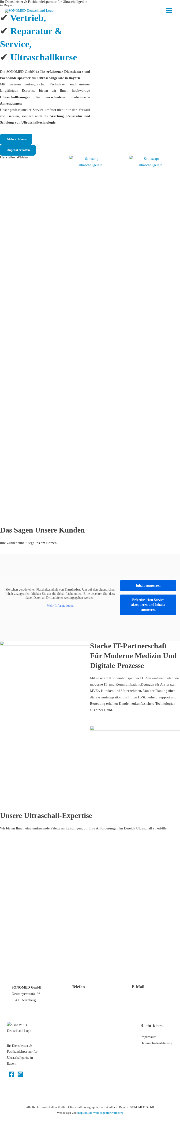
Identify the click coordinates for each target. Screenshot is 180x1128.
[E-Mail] (126, 990)
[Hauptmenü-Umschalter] (169, 11)
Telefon (78, 986)
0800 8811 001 (83, 997)
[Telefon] (66, 990)
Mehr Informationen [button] (60, 605)
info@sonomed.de (145, 997)
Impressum (148, 1037)
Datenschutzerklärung (156, 1043)
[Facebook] (11, 1074)
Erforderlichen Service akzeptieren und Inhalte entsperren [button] (148, 604)
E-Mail (138, 986)
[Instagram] (20, 1074)
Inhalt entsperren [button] (148, 585)
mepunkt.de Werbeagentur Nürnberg (100, 1112)
